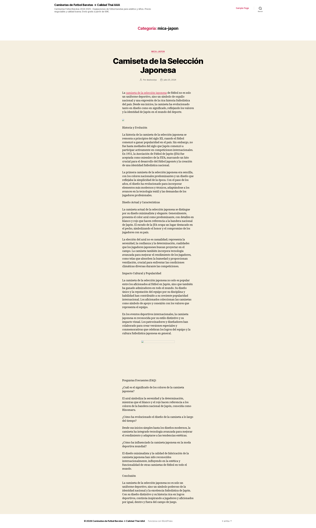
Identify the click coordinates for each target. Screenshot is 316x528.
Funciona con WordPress (160, 521)
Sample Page (242, 8)
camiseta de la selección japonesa (146, 93)
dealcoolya (152, 80)
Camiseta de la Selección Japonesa (158, 65)
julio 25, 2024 (170, 80)
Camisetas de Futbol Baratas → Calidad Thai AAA (87, 4)
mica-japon (158, 51)
